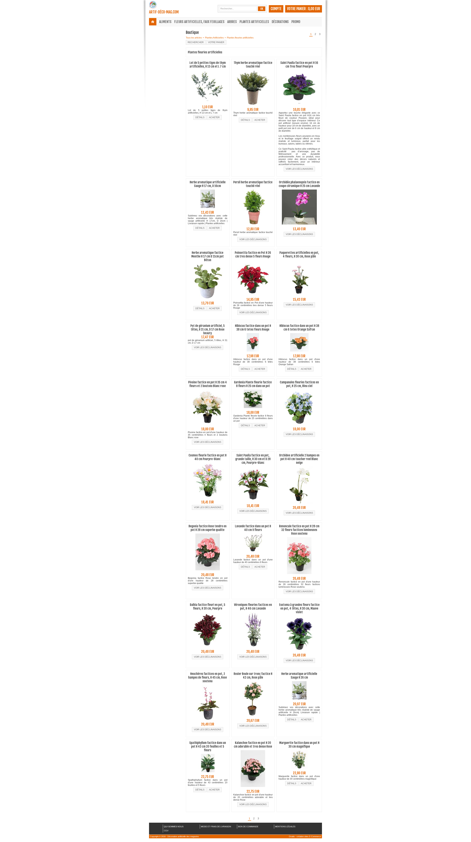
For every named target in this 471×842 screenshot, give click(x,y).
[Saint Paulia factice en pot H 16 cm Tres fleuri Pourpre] (299, 106)
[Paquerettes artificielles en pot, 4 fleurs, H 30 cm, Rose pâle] (299, 296)
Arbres (232, 22)
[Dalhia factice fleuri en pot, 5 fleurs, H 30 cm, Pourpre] (207, 648)
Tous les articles (194, 37)
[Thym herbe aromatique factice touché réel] (253, 106)
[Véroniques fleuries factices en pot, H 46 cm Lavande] (253, 648)
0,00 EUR (314, 8)
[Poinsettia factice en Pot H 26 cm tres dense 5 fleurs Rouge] (253, 296)
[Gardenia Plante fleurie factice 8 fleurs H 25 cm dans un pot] (253, 409)
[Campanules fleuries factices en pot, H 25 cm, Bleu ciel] (299, 425)
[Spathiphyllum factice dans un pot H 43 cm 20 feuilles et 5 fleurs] (207, 773)
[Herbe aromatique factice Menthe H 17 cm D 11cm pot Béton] (208, 300)
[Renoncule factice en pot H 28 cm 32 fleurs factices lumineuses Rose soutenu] (299, 575)
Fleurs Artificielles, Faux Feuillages (199, 22)
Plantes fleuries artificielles (240, 37)
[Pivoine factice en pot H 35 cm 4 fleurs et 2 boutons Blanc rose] (207, 425)
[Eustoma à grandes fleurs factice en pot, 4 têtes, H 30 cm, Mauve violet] (299, 652)
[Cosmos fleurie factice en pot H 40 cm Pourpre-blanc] (207, 498)
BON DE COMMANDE (248, 826)
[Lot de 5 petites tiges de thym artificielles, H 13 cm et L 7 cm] (207, 103)
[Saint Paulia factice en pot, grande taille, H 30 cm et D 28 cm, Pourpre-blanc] (253, 502)
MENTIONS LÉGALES (285, 826)
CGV (166, 830)
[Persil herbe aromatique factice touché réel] (253, 225)
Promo (295, 22)
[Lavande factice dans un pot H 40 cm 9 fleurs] (253, 553)
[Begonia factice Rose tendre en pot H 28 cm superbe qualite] (208, 571)
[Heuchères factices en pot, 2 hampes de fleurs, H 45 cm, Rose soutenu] (207, 721)
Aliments (165, 22)
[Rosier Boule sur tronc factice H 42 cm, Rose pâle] (252, 717)
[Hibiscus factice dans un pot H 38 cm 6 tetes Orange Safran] (299, 352)
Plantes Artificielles (254, 22)
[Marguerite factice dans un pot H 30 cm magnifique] (299, 769)
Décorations (280, 22)
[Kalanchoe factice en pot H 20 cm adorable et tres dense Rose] (253, 788)
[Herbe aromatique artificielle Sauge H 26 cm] (299, 700)
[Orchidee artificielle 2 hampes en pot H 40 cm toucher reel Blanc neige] (299, 504)
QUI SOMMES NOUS (173, 826)
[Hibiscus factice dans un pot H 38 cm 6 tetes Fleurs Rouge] (253, 352)
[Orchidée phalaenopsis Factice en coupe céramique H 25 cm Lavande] (299, 225)
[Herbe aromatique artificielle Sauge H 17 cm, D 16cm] (208, 209)
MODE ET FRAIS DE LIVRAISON (216, 826)
